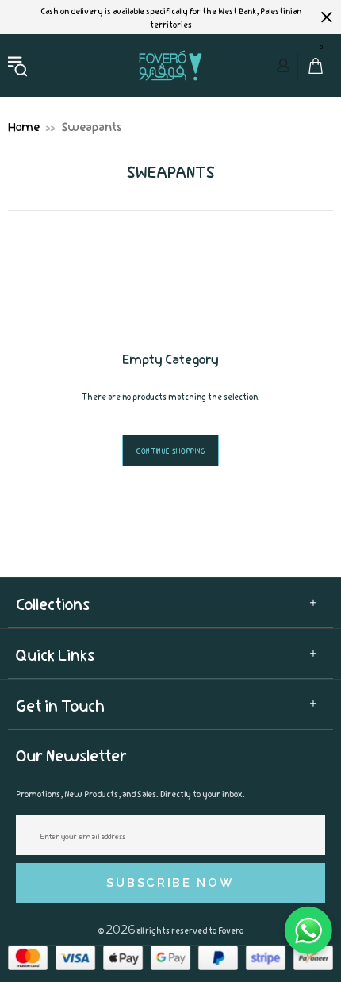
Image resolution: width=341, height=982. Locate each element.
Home (24, 125)
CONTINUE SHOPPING (170, 450)
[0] (311, 66)
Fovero (170, 65)
